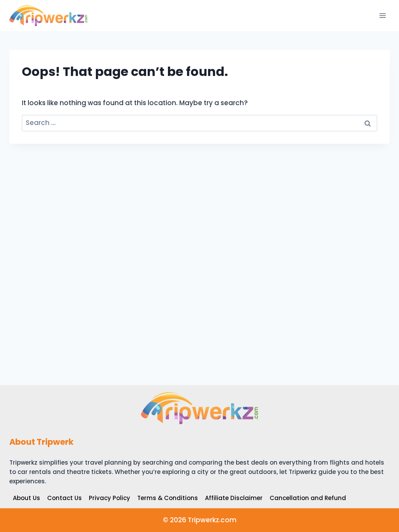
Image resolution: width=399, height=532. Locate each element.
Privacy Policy (109, 498)
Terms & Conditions (167, 498)
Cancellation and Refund (308, 498)
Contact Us (64, 498)
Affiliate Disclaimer (234, 498)
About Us (26, 498)
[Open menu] (382, 15)
